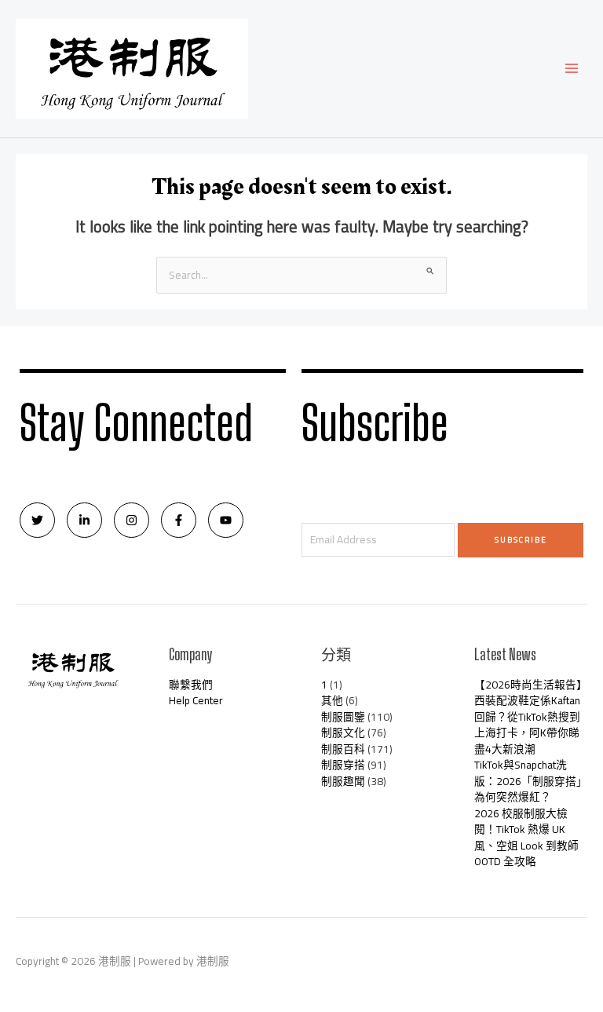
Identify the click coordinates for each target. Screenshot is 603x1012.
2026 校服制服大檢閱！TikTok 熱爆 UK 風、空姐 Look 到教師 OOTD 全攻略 (526, 837)
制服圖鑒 (343, 717)
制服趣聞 (343, 781)
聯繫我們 (191, 684)
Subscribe (521, 539)
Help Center (196, 700)
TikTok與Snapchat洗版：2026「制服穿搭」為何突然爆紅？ (530, 780)
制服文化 (343, 732)
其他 (332, 700)
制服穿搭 (343, 764)
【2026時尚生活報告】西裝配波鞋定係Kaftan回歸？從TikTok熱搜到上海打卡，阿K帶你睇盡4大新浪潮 (530, 716)
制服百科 (343, 749)
